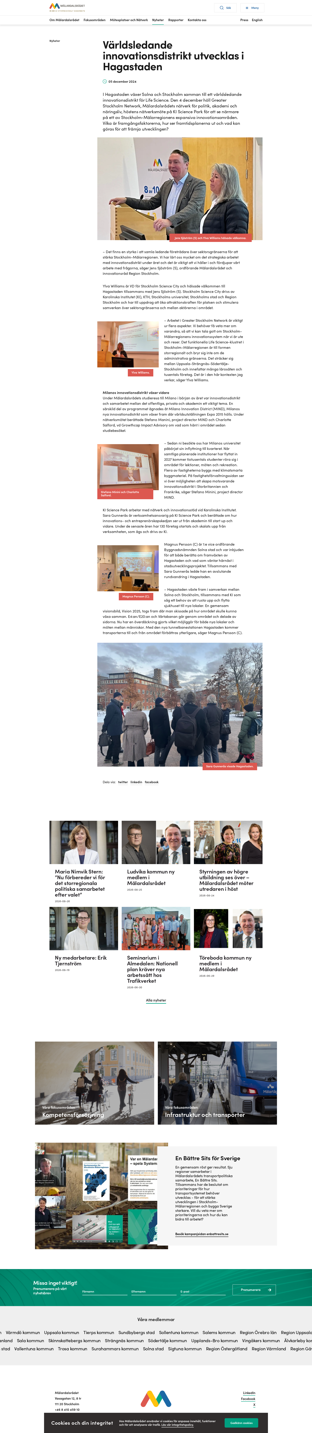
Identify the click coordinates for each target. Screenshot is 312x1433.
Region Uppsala (263, 1332)
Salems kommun (185, 1332)
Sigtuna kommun (150, 1349)
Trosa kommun (38, 1349)
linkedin (136, 782)
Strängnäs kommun (158, 1340)
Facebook (248, 1399)
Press (244, 20)
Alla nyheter (156, 1000)
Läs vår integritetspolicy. (177, 1425)
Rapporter (175, 20)
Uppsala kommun (28, 1332)
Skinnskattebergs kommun (109, 1340)
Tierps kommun (65, 1332)
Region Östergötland (192, 1349)
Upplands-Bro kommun (249, 1340)
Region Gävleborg (274, 1349)
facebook (152, 782)
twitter (123, 782)
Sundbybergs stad (103, 1332)
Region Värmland (234, 1349)
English (257, 20)
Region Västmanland (26, 1340)
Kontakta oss (197, 20)
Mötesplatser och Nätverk (129, 20)
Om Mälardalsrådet (64, 20)
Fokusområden (94, 20)
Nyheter (158, 20)
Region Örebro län (225, 1332)
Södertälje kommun (201, 1340)
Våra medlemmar (156, 1319)
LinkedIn (249, 1393)
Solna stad (119, 1349)
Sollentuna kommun (145, 1332)
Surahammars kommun (80, 1349)
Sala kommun (64, 1340)
